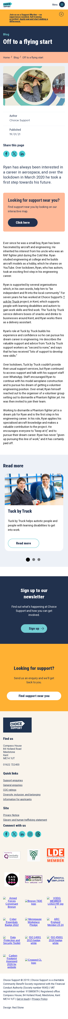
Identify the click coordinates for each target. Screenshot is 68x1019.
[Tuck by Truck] (34, 489)
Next (57, 486)
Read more (23, 543)
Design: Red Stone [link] (13, 1007)
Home (6, 57)
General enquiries (12, 785)
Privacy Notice (11, 815)
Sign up (34, 628)
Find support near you (34, 696)
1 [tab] (27, 559)
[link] (6, 156)
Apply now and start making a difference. (28, 20)
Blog (16, 57)
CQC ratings (9, 789)
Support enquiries (13, 780)
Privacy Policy (40, 999)
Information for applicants (17, 799)
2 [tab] (33, 559)
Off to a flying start (32, 57)
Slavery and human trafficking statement (25, 819)
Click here (23, 222)
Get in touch (23, 999)
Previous (11, 486)
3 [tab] (38, 559)
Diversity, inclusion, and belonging (21, 794)
